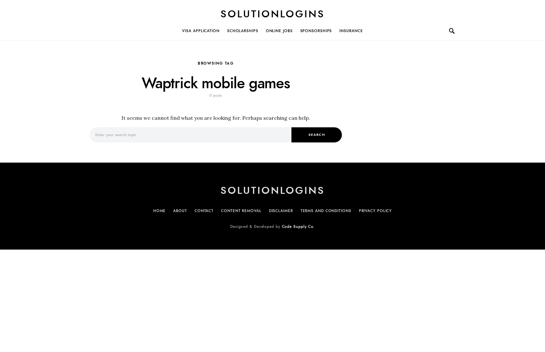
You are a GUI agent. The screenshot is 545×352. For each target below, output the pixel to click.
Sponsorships (316, 30)
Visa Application (200, 30)
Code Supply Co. (298, 226)
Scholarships (242, 30)
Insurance (351, 30)
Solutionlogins (272, 14)
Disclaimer (281, 210)
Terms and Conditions (326, 210)
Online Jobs (279, 30)
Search (316, 134)
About (180, 210)
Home (159, 210)
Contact (204, 210)
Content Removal (241, 210)
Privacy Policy (375, 210)
